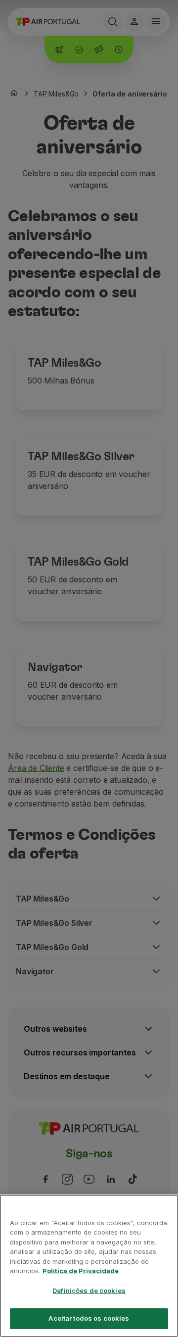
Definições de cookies (89, 1290)
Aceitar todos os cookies (88, 1318)
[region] (89, 1265)
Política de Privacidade (81, 1271)
